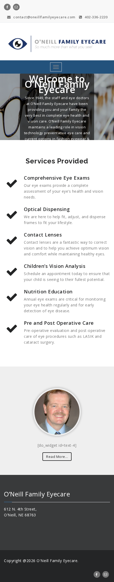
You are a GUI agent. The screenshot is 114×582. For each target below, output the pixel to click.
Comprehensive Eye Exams (57, 178)
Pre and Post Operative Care (59, 323)
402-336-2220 (95, 17)
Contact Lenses (43, 234)
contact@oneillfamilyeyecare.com (43, 17)
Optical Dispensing (47, 209)
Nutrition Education (48, 291)
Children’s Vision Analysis (54, 266)
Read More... (57, 456)
